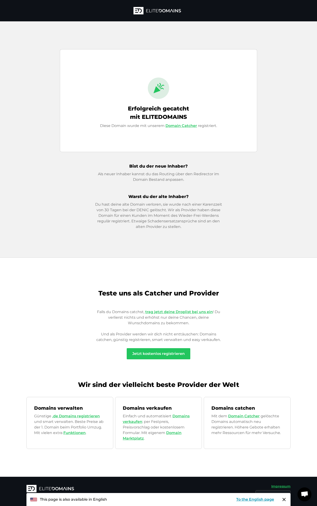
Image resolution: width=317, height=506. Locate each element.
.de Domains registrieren (76, 416)
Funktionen (74, 433)
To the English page (255, 499)
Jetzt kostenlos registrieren (158, 353)
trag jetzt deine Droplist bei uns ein (179, 312)
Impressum (281, 486)
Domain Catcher (181, 125)
